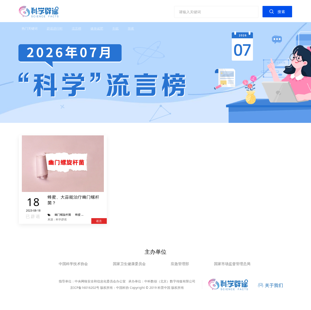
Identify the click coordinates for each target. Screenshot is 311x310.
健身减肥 (96, 28)
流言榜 (76, 28)
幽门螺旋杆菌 (63, 215)
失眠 (115, 28)
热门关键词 (30, 28)
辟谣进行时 (55, 28)
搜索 (281, 11)
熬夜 (131, 28)
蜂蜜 (78, 215)
